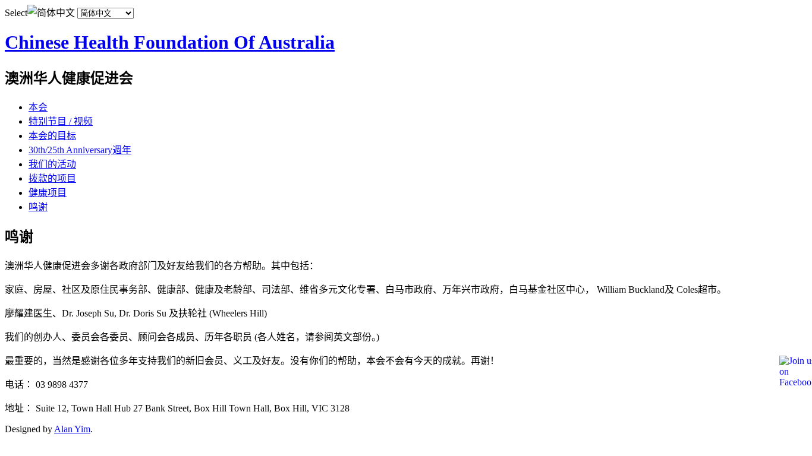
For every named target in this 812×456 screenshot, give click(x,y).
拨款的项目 (52, 178)
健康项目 (48, 193)
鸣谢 (38, 207)
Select (16, 13)
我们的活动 (52, 164)
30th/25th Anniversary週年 (80, 150)
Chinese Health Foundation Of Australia (170, 42)
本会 (38, 107)
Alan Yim (72, 429)
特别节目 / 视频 (61, 121)
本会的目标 (52, 136)
